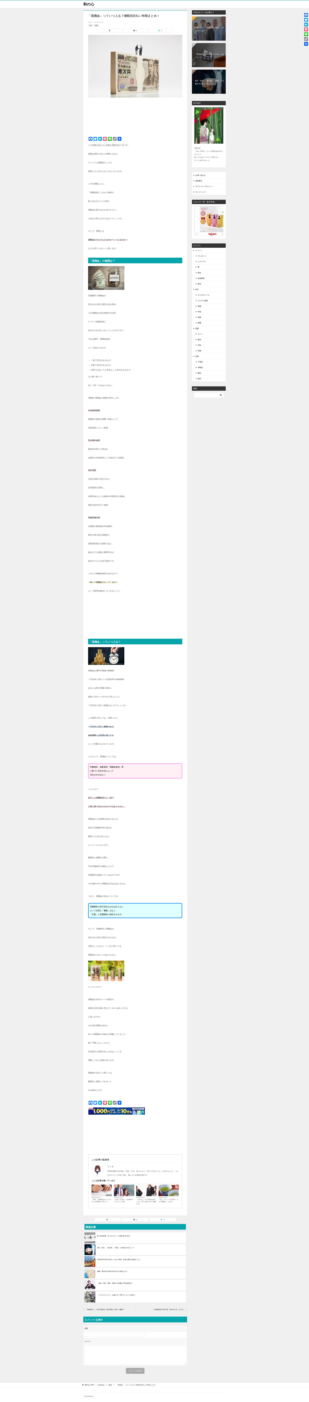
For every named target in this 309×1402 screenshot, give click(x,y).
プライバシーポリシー (203, 186)
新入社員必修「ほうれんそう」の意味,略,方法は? (113, 1236)
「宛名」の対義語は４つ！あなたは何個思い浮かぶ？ (101, 1200)
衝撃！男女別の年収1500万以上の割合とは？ (112, 1271)
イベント (108, 1195)
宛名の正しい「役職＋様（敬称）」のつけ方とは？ (209, 29)
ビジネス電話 (203, 301)
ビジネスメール (204, 295)
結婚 (199, 351)
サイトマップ (200, 192)
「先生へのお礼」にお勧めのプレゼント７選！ (123, 1200)
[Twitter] (306, 19)
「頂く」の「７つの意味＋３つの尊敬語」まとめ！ (168, 1200)
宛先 (199, 273)
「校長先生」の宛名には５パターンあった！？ (209, 55)
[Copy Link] (306, 39)
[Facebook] (306, 15)
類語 (199, 379)
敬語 (199, 373)
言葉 (197, 356)
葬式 (199, 284)
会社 (90, 25)
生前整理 (201, 278)
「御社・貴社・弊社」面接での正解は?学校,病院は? (114, 1283)
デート (200, 334)
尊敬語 (176, 1195)
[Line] (306, 34)
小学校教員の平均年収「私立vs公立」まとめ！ (169, 1309)
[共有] (306, 43)
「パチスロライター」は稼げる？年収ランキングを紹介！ (116, 1295)
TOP (89, 1385)
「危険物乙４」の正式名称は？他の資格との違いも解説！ (105, 1309)
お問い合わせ (200, 175)
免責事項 (198, 181)
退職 (96, 25)
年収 (199, 312)
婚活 (199, 340)
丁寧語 (154, 1195)
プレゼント (202, 256)
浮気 (199, 345)
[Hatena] (306, 24)
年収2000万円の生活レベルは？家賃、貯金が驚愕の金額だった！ (119, 1259)
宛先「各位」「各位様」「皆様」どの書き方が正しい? (115, 1248)
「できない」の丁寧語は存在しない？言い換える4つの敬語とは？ (146, 1202)
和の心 (88, 4)
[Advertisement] (135, 118)
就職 (199, 306)
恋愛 (197, 328)
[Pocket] (306, 29)
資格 (199, 317)
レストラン (202, 261)
